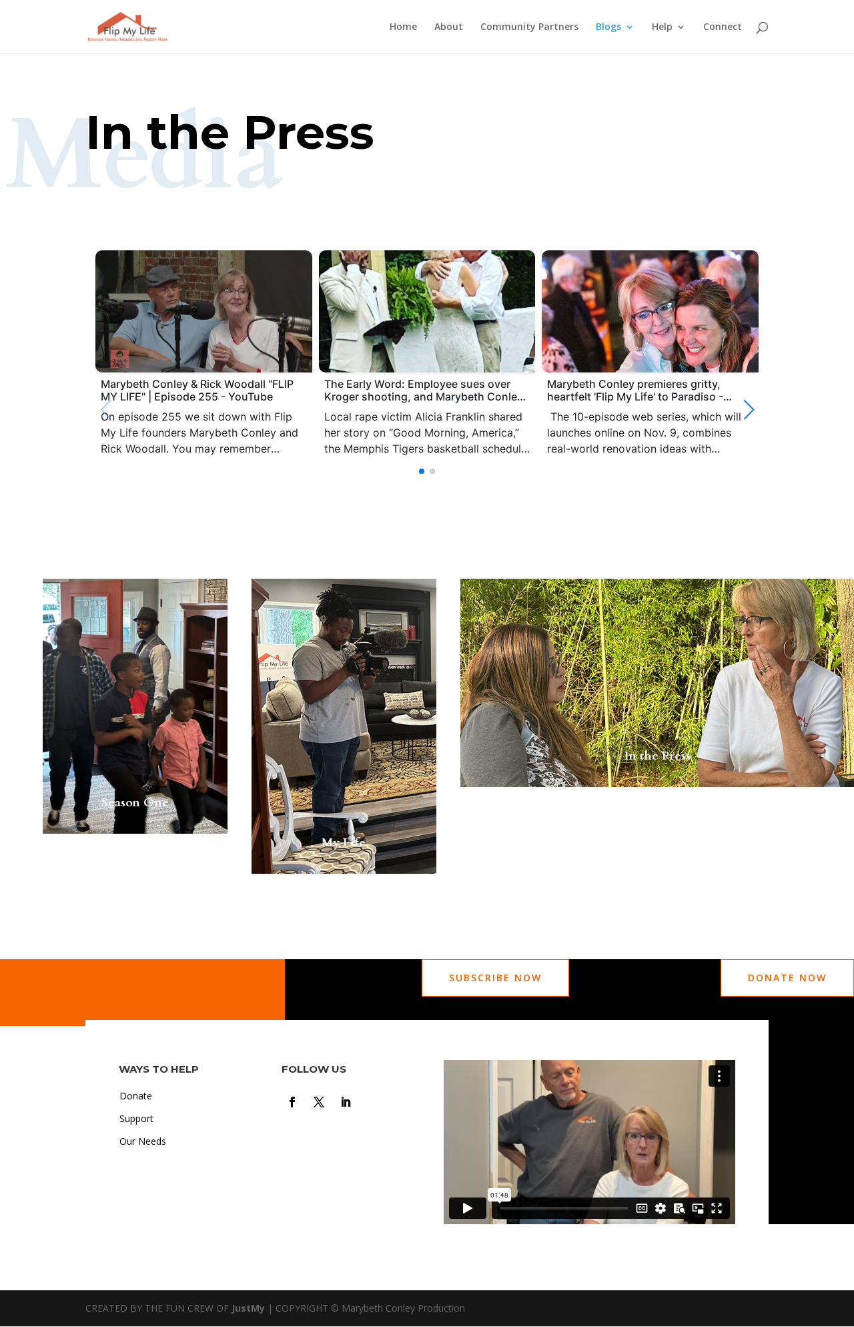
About (448, 27)
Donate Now (787, 977)
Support (136, 1118)
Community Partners (529, 27)
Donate (135, 1095)
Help (662, 27)
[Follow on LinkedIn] (345, 1102)
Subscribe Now (495, 977)
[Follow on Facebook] (292, 1102)
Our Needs (142, 1141)
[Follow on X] (319, 1102)
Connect (722, 27)
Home (403, 27)
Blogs (608, 27)
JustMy (248, 1308)
